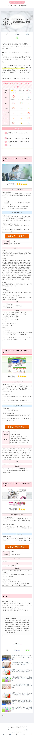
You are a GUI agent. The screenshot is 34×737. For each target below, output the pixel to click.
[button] (30, 391)
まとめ (9, 145)
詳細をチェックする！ (17, 236)
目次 (16, 128)
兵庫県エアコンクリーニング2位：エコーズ (18, 138)
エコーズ (21, 92)
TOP (9, 729)
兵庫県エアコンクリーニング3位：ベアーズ (18, 141)
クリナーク (13, 92)
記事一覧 (25, 729)
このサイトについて (17, 732)
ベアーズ (28, 92)
